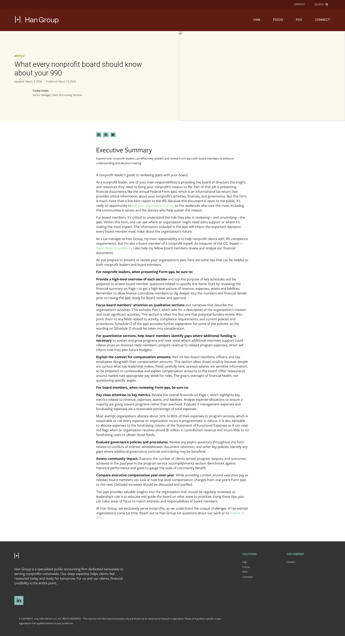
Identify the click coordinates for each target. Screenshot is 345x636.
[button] (98, 134)
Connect (322, 20)
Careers (299, 4)
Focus (278, 20)
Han (257, 20)
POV (299, 20)
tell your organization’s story (153, 205)
